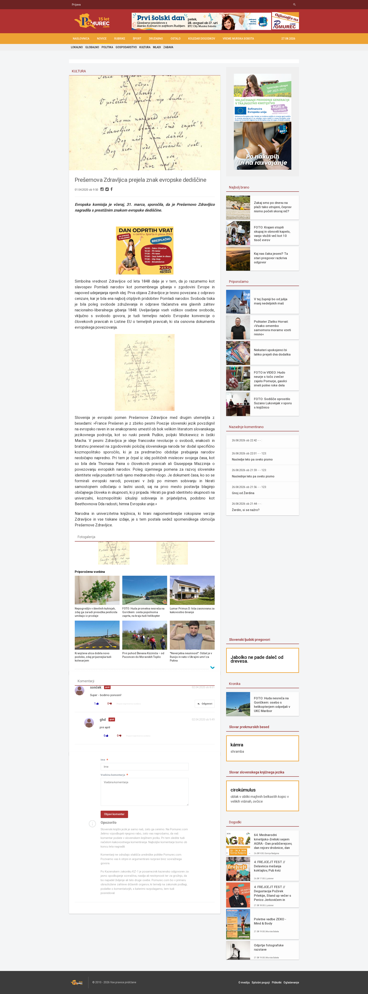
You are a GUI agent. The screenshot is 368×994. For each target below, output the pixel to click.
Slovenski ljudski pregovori (249, 640)
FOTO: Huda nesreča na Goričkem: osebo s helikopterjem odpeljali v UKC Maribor (272, 704)
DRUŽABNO (156, 38)
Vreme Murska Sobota (238, 38)
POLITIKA (107, 47)
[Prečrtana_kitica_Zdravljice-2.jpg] (115, 555)
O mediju (244, 982)
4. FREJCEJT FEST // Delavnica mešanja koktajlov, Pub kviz (269, 866)
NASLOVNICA (81, 38)
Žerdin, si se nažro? (246, 510)
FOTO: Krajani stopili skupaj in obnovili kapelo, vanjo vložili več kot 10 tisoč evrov (272, 233)
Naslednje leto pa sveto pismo (253, 476)
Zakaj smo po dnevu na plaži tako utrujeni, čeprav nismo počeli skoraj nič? (272, 207)
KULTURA (144, 47)
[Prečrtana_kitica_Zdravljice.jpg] (173, 555)
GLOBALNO (92, 47)
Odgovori (204, 703)
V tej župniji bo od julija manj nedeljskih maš (270, 301)
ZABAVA (168, 47)
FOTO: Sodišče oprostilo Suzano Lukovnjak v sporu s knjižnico (273, 403)
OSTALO (176, 38)
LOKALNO (77, 47)
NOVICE (102, 38)
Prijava (76, 4)
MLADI (157, 47)
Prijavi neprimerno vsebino (129, 704)
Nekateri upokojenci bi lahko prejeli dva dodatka (272, 352)
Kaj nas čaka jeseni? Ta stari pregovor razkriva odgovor (271, 258)
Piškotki (277, 982)
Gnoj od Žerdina (243, 493)
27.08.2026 (288, 38)
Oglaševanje (291, 982)
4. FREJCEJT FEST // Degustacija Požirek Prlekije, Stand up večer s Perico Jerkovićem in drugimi (272, 893)
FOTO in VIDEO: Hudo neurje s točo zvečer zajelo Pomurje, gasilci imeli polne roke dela (270, 378)
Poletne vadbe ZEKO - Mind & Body (270, 921)
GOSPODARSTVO (126, 47)
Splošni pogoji (261, 982)
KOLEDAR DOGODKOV (201, 38)
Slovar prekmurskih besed (249, 727)
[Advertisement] (262, 576)
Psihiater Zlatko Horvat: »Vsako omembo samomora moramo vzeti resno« (272, 328)
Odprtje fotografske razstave (269, 947)
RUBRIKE (119, 38)
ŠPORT (137, 38)
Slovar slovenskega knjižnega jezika (256, 772)
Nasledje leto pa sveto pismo (252, 459)
